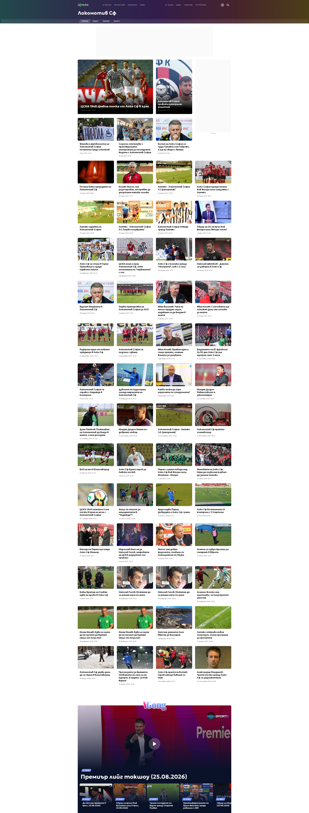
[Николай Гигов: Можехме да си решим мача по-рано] (135, 577)
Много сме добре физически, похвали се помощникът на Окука (171, 552)
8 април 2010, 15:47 (126, 561)
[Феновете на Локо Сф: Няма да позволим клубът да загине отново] (213, 454)
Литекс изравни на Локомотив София (91, 228)
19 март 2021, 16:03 (126, 233)
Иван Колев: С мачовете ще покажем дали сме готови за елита (213, 309)
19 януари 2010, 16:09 (87, 678)
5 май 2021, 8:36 (164, 153)
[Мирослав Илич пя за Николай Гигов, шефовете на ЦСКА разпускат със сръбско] (135, 534)
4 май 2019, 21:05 (164, 478)
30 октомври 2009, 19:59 (206, 681)
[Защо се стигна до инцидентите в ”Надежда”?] (135, 494)
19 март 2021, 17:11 (126, 196)
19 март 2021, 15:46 (165, 233)
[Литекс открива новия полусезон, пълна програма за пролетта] (213, 617)
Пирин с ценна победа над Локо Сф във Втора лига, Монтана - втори (172, 472)
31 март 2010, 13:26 (165, 558)
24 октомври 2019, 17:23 (128, 436)
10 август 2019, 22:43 (88, 473)
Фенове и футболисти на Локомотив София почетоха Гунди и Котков (95, 147)
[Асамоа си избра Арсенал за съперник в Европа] (213, 534)
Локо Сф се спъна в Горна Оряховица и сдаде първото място (94, 266)
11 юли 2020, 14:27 (86, 399)
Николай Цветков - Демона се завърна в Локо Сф (212, 265)
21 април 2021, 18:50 (87, 193)
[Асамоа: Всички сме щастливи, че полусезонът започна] (213, 577)
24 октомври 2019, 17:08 (167, 436)
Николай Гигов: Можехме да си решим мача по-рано (135, 593)
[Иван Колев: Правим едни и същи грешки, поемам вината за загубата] (174, 334)
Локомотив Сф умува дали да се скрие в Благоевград (95, 673)
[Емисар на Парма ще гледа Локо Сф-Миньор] (96, 534)
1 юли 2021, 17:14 (86, 153)
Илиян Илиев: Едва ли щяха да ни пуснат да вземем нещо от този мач (95, 635)
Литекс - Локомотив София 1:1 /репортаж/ (174, 188)
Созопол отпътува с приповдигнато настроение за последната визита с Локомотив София (135, 148)
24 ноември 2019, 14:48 (88, 438)
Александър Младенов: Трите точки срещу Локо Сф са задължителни (212, 675)
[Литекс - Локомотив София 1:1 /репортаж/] (174, 172)
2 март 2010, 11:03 (86, 598)
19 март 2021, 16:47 (204, 196)
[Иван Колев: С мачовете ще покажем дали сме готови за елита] (213, 292)
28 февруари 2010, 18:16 (88, 641)
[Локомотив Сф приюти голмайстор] (213, 414)
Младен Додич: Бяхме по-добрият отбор (133, 431)
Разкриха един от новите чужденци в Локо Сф (95, 351)
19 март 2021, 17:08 (165, 193)
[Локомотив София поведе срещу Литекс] (174, 212)
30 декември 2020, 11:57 (89, 356)
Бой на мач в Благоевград (94, 469)
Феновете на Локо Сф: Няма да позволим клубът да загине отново (212, 472)
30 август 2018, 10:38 (127, 518)
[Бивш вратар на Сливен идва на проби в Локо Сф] (96, 577)
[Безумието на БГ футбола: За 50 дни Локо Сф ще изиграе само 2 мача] (213, 334)
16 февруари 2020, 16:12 (127, 399)
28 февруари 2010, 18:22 (206, 601)
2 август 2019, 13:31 (126, 476)
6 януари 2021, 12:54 (126, 313)
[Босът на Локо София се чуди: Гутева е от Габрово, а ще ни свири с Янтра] (174, 129)
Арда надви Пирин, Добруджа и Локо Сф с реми (174, 511)
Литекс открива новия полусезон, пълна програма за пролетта (212, 635)
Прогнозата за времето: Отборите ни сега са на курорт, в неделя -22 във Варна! (133, 676)
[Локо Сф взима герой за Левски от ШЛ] (135, 454)
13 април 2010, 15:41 (87, 556)
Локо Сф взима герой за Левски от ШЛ (132, 471)
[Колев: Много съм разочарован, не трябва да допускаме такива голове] (135, 172)
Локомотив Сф (97, 13)
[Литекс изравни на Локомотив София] (96, 212)
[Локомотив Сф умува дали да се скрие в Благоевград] (96, 657)
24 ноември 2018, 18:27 (88, 518)
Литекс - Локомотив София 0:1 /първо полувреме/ (135, 228)
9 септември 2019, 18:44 (206, 436)
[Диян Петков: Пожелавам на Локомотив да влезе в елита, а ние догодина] (96, 414)
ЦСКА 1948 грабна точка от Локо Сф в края (115, 106)
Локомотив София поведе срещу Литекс (173, 228)
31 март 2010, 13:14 (204, 556)
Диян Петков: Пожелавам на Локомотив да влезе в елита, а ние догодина (94, 432)
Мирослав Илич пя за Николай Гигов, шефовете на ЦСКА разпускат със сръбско (134, 553)
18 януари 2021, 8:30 (87, 313)
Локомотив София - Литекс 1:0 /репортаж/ (174, 431)
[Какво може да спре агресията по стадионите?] (174, 374)
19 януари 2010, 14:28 (126, 684)
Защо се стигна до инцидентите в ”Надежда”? (129, 512)
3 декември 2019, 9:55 (166, 396)
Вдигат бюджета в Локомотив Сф (91, 308)
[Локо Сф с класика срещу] (174, 249)
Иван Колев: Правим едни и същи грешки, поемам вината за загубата (173, 352)
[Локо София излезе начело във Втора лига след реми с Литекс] (213, 172)
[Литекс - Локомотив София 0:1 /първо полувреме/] (135, 212)
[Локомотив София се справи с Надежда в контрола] (96, 374)
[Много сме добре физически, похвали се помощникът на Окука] (174, 534)
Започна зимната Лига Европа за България (171, 633)
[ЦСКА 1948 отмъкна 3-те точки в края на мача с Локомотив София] (96, 494)
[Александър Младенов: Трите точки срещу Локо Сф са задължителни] (213, 657)
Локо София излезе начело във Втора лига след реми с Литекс (213, 189)
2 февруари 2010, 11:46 (166, 638)
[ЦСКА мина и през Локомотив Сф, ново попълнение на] (135, 249)
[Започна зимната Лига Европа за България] (174, 617)
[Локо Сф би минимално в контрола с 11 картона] (213, 494)
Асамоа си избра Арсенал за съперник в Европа (213, 550)
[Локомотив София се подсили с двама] (135, 334)
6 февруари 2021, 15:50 (127, 276)
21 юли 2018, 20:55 (203, 516)
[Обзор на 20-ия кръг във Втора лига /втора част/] (213, 212)
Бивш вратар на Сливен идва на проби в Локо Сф (94, 593)
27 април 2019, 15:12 (204, 478)
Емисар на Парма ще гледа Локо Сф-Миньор (95, 550)
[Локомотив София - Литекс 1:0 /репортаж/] (174, 414)
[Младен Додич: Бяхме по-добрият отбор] (135, 414)
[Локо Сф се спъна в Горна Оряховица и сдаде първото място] (96, 249)
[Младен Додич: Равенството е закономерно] (213, 374)
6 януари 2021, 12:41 (204, 316)
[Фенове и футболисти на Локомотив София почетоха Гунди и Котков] (96, 129)
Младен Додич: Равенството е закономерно (206, 392)
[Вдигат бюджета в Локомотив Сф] (96, 292)
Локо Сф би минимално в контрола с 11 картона (211, 511)
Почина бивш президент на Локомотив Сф (95, 188)
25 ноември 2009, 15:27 (166, 681)
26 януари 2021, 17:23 (204, 270)
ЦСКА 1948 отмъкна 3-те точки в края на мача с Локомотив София (94, 512)
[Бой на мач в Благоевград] (96, 454)
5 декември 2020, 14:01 (166, 359)
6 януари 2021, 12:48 (165, 319)
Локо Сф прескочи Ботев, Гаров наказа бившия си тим (173, 675)
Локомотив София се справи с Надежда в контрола (92, 392)
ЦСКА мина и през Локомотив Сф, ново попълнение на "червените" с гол (135, 268)
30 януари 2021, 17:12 (165, 270)
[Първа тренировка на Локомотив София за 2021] (135, 292)
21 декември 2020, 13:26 (128, 356)
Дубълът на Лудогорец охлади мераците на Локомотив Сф (132, 392)
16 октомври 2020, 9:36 (206, 359)
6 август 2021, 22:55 (88, 110)
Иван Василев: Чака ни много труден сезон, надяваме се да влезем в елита (172, 310)
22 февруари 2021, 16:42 (88, 273)
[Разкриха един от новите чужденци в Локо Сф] (96, 334)
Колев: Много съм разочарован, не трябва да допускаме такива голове (134, 189)
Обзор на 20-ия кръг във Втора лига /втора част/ (212, 228)
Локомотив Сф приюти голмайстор (210, 431)
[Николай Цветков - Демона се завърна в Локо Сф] (213, 249)
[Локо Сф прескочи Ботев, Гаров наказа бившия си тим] (174, 657)
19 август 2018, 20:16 (166, 516)
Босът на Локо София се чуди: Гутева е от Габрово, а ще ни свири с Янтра (174, 147)
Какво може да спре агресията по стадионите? (174, 391)
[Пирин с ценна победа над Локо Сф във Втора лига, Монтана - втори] (174, 454)
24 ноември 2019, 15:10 (205, 399)
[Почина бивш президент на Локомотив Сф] (96, 172)
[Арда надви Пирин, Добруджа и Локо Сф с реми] (174, 494)
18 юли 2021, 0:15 (164, 110)
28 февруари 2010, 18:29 (128, 598)
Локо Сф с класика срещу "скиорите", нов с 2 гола (172, 265)
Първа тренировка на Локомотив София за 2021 (134, 308)
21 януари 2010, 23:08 (205, 641)
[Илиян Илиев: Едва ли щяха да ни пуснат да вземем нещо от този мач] (96, 617)
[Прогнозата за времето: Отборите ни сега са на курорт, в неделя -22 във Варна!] (135, 657)
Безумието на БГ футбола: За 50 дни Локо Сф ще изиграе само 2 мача (212, 352)
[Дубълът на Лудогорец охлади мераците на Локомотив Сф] (135, 374)
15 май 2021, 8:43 (125, 156)
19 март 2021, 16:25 (87, 233)
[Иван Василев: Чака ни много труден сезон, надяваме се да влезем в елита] (174, 292)
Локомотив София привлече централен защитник (170, 104)
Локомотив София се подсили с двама (131, 351)
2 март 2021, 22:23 (204, 233)
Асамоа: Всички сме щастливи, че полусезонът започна (213, 595)
